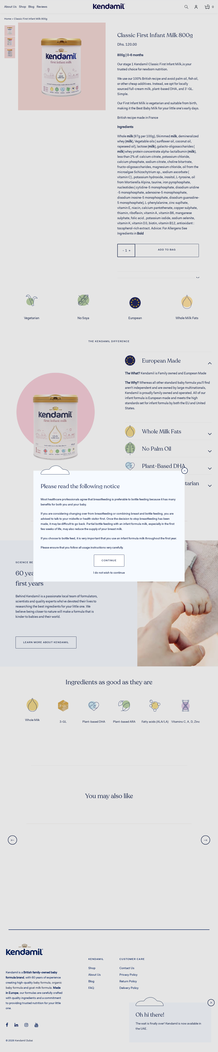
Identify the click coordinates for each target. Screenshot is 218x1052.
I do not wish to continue (109, 573)
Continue (109, 560)
